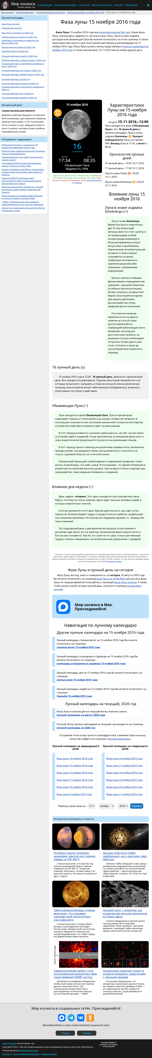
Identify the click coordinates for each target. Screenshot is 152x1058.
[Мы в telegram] (71, 1018)
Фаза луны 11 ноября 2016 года (75, 780)
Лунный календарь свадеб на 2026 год (19, 97)
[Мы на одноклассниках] (90, 1018)
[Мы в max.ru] (91, 614)
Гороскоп (84, 5)
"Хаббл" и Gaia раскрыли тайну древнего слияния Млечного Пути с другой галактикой (22, 203)
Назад (65, 1033)
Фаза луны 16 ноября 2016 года (124, 758)
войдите (78, 183)
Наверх (87, 1033)
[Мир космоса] (5, 5)
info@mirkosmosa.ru (29, 1050)
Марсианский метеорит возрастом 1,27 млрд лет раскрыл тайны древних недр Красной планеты (22, 190)
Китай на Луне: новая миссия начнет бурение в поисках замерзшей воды (23, 152)
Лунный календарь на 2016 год (50, 12)
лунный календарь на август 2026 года (81, 715)
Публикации (44, 5)
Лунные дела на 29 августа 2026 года (18, 47)
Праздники (130, 5)
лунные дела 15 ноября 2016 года (77, 679)
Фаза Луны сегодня (10, 24)
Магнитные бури (102, 5)
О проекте (7, 1054)
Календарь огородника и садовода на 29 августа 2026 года (20, 41)
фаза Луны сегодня (125, 582)
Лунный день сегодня (12, 28)
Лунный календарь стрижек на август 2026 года (24, 60)
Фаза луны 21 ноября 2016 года (124, 794)
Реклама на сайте (49, 1054)
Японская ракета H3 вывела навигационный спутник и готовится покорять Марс (22, 197)
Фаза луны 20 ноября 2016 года (124, 787)
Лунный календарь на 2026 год (16, 79)
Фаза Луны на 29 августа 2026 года (17, 33)
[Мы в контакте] (81, 1018)
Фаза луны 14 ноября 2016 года (75, 758)
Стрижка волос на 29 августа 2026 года (19, 37)
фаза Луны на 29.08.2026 (111, 578)
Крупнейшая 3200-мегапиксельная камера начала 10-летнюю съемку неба (21, 164)
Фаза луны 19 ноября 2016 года (124, 780)
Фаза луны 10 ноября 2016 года (75, 787)
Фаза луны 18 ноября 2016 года (124, 772)
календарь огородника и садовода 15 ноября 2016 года (91, 663)
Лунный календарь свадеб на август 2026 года (23, 74)
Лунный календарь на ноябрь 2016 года (85, 12)
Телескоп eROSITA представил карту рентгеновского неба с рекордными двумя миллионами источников (21, 181)
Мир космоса (7, 12)
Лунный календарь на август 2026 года (19, 56)
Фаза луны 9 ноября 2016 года (74, 794)
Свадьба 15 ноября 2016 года (74, 696)
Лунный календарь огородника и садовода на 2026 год (23, 88)
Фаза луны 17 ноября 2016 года (124, 765)
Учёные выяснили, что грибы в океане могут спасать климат (22, 158)
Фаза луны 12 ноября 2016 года (75, 772)
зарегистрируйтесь (94, 180)
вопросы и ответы (114, 561)
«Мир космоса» (9, 1043)
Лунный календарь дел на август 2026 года (21, 70)
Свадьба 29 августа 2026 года (15, 51)
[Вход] (148, 5)
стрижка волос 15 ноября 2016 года (78, 647)
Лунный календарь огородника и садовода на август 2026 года (23, 65)
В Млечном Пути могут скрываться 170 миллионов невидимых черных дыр (20, 146)
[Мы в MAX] (62, 1018)
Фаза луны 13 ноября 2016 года (75, 765)
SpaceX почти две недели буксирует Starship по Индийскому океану (23, 209)
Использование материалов (26, 1054)
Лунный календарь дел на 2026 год (18, 93)
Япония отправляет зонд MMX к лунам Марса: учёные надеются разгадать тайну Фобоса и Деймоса (23, 172)
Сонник (118, 5)
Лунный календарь (65, 5)
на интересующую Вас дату (115, 32)
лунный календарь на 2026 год (76, 727)
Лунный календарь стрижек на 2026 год (20, 83)
